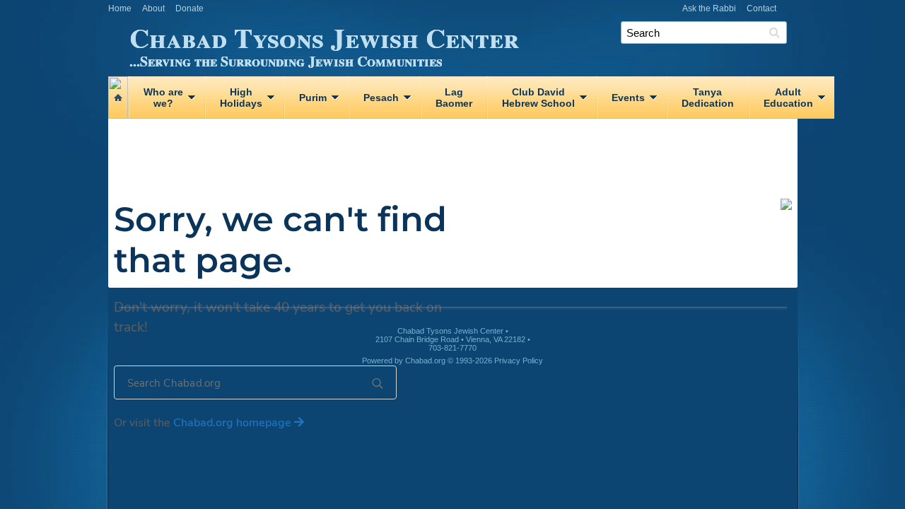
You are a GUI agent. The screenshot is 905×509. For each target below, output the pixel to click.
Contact (761, 8)
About (153, 8)
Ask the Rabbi (709, 8)
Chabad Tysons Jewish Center (324, 43)
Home (120, 8)
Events (628, 97)
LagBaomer (454, 97)
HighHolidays (241, 97)
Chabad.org (425, 360)
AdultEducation (788, 97)
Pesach (381, 97)
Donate (189, 8)
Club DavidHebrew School (538, 97)
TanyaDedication (708, 97)
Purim (313, 97)
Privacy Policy (518, 360)
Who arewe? (163, 97)
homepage (233, 423)
